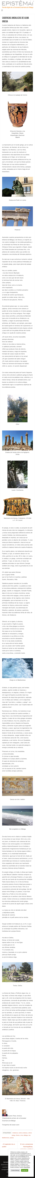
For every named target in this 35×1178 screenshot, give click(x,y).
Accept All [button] (24, 1170)
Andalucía (15, 1133)
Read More (27, 1167)
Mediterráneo (5, 1137)
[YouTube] (33, 1)
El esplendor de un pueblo (8, 1145)
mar (29, 1135)
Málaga (26, 1135)
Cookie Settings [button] (15, 1170)
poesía (12, 1137)
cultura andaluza (23, 1133)
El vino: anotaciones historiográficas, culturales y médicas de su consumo (26, 1147)
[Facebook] (30, 1)
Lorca (21, 1135)
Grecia (17, 1135)
